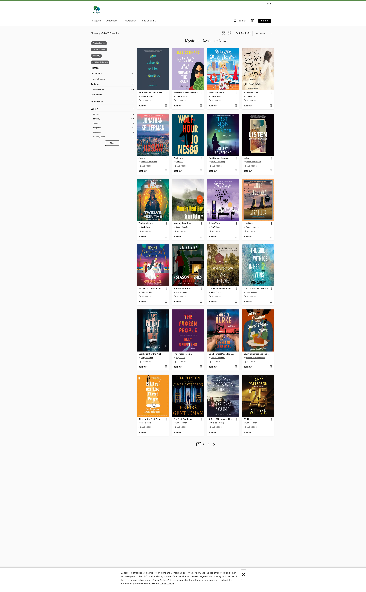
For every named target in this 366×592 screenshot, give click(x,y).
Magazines (131, 20)
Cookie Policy (167, 583)
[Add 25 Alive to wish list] (271, 432)
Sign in (264, 20)
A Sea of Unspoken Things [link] (222, 419)
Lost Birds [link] (248, 223)
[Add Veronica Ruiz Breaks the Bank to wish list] (201, 106)
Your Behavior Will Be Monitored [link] (152, 93)
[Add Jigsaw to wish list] (166, 171)
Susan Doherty (182, 227)
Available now (99, 79)
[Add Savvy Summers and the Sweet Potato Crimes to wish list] (271, 367)
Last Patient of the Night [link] (150, 354)
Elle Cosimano (181, 96)
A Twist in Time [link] (251, 93)
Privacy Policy (193, 572)
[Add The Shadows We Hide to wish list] (236, 302)
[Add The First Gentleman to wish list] (201, 432)
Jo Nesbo (179, 162)
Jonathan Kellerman (149, 162)
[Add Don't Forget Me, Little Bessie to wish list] (236, 367)
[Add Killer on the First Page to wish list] (166, 432)
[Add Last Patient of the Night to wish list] (166, 367)
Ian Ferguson (146, 423)
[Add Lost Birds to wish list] (271, 236)
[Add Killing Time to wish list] (236, 236)
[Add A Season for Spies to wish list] (201, 302)
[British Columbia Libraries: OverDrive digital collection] (96, 9)
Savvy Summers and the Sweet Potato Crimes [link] (257, 354)
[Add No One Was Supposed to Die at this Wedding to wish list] (166, 302)
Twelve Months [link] (146, 223)
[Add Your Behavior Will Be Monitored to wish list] (166, 106)
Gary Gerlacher (147, 358)
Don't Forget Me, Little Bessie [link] (222, 354)
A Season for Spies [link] (183, 288)
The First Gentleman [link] (183, 419)
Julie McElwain (252, 96)
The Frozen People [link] (183, 354)
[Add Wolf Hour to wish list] (201, 171)
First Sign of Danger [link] (218, 158)
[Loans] (252, 21)
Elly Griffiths (180, 358)
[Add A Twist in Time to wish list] (271, 106)
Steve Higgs (216, 96)
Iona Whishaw (181, 292)
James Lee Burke (218, 358)
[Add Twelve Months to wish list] (166, 236)
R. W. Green (215, 227)
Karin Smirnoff (251, 292)
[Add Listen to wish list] (271, 171)
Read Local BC (148, 20)
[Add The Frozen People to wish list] (201, 367)
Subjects (96, 20)
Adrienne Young (217, 423)
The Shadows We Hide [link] (219, 288)
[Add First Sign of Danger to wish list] (236, 171)
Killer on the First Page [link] (149, 419)
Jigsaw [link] (142, 158)
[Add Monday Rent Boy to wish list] (201, 236)
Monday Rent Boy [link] (182, 223)
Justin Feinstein (147, 96)
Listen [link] (246, 158)
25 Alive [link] (248, 419)
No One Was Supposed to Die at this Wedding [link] (152, 288)
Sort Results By (243, 33)
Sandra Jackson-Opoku (255, 358)
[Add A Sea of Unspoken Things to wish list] (236, 432)
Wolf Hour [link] (178, 158)
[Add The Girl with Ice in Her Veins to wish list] (271, 302)
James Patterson (182, 423)
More (112, 143)
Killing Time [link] (214, 223)
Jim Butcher (145, 227)
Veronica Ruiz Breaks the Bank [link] (187, 93)
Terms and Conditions (171, 572)
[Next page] (214, 444)
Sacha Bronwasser (253, 162)
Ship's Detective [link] (216, 93)
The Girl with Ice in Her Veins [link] (257, 288)
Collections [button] (112, 20)
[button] (239, 21)
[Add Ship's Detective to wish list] (236, 106)
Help (269, 4)
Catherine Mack (147, 292)
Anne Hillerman (252, 227)
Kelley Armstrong (218, 162)
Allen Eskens (216, 292)
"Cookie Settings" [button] (160, 580)
